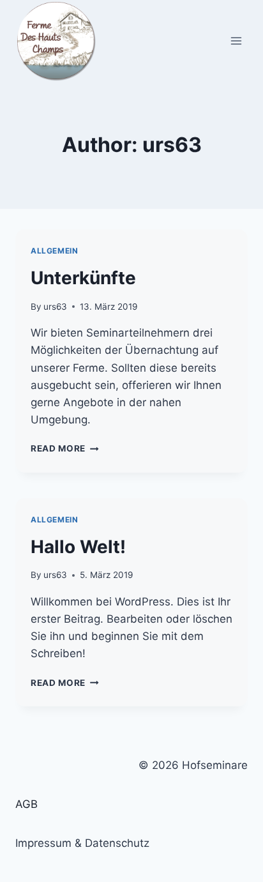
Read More (65, 448)
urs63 (55, 306)
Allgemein (54, 250)
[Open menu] (236, 40)
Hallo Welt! (78, 547)
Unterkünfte (83, 278)
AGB (26, 804)
